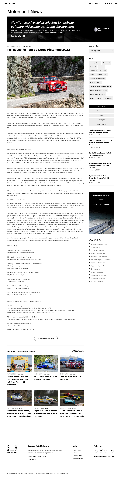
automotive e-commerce (97, 94)
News (75, 453)
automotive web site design (98, 90)
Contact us (32, 459)
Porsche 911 (106, 63)
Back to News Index (47, 338)
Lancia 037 (93, 71)
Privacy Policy (64, 473)
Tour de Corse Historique (97, 78)
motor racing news (95, 82)
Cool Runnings (108, 98)
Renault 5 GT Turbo (96, 74)
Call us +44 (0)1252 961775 (37, 457)
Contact (108, 3)
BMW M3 (93, 67)
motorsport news (95, 63)
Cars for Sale (77, 455)
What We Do (95, 3)
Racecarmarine (78, 458)
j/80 (106, 74)
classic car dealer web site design (100, 86)
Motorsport (27, 46)
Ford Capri (102, 71)
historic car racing (95, 98)
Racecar (101, 67)
